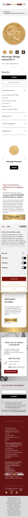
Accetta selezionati (14, 284)
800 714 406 (14, 358)
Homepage (6, 11)
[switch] (24, 258)
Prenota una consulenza (14, 82)
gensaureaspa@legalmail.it (13, 443)
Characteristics (8, 90)
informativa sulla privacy (14, 407)
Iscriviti (14, 396)
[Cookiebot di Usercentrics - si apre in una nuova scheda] (19, 227)
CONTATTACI (11, 371)
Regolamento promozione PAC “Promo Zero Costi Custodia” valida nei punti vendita (13, 464)
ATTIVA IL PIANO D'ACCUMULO (14, 217)
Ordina (14, 77)
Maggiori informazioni (17, 274)
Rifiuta (14, 289)
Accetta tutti (14, 279)
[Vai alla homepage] (14, 4)
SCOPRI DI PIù (10, 320)
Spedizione (6, 131)
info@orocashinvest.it (18, 367)
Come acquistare (8, 124)
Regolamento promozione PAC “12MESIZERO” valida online (13, 470)
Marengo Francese (14, 161)
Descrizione (6, 116)
